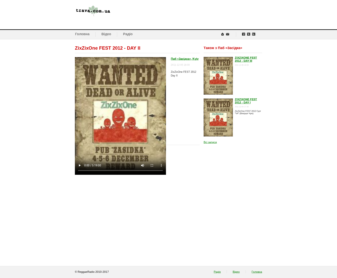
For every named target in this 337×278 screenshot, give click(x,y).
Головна (82, 34)
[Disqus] (137, 198)
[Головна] (107, 14)
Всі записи (210, 142)
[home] (222, 34)
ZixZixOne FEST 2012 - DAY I (246, 101)
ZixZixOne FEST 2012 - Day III (246, 59)
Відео (106, 34)
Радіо (128, 34)
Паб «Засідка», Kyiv (185, 58)
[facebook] (243, 34)
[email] (227, 34)
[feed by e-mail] (253, 34)
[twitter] (248, 34)
